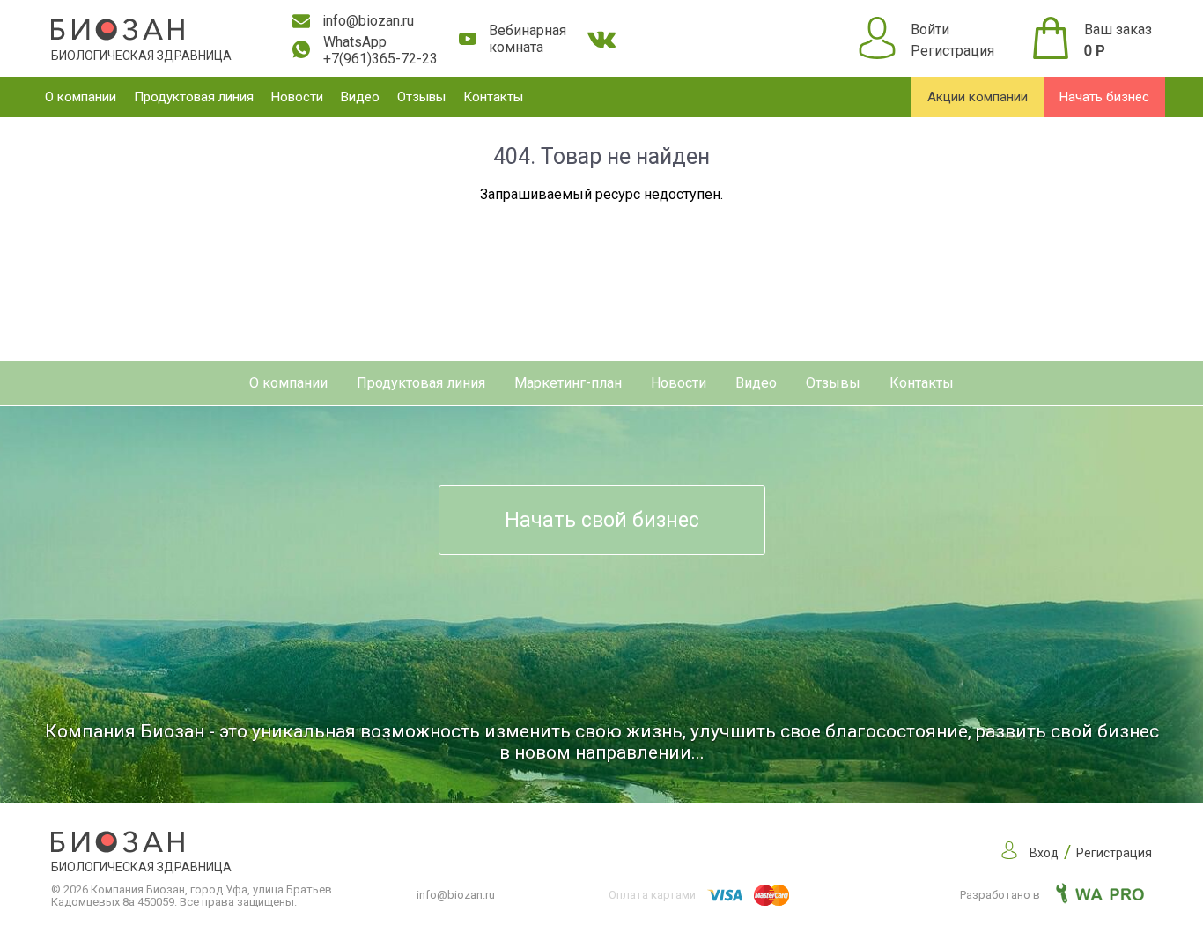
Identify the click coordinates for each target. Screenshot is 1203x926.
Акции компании (977, 97)
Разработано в (1001, 894)
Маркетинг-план (568, 382)
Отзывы (421, 97)
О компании (80, 97)
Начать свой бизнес (602, 520)
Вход (1044, 853)
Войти (930, 29)
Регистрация (952, 50)
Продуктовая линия (194, 97)
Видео (360, 97)
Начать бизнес (1104, 97)
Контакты (493, 97)
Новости (297, 97)
